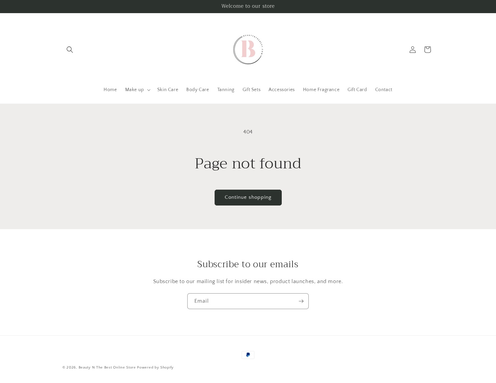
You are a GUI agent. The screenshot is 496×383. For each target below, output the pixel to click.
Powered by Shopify (155, 367)
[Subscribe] (301, 301)
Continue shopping (248, 197)
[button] (69, 49)
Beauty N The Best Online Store (107, 367)
